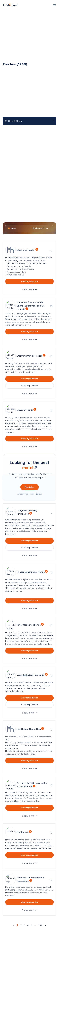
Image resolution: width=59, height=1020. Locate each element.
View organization (29, 281)
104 (40, 925)
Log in (39, 494)
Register (29, 487)
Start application (29, 385)
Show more (28, 289)
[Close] (53, 226)
